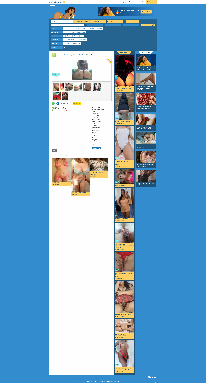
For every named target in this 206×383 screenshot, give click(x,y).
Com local (69, 43)
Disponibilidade (55, 39)
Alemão (92, 28)
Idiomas (53, 28)
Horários (54, 36)
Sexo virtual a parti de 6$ (123, 314)
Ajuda (124, 2)
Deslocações (54, 43)
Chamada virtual (120, 185)
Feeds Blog (153, 377)
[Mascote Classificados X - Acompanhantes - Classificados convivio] (62, 12)
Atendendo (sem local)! (79, 192)
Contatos (70, 377)
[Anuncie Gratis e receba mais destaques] (127, 11)
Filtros (132, 21)
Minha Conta (151, 2)
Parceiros (52, 377)
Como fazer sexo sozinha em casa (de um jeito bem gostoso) (145, 88)
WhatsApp (54, 47)
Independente (70, 32)
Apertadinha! (57, 182)
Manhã (68, 36)
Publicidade (77, 377)
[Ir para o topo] (156, 382)
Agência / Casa (81, 32)
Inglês (77, 28)
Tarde (75, 36)
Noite (82, 36)
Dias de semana (70, 39)
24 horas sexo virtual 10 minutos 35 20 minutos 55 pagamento (122, 163)
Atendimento (55, 32)
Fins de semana (82, 39)
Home (117, 2)
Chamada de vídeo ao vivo (123, 219)
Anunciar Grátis (139, 2)
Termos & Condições (61, 377)
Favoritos (52, 5)
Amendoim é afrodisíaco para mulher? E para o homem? (144, 108)
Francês (84, 28)
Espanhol (99, 28)
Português (69, 28)
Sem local (77, 43)
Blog (130, 2)
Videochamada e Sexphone (123, 121)
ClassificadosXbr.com (92, 381)
